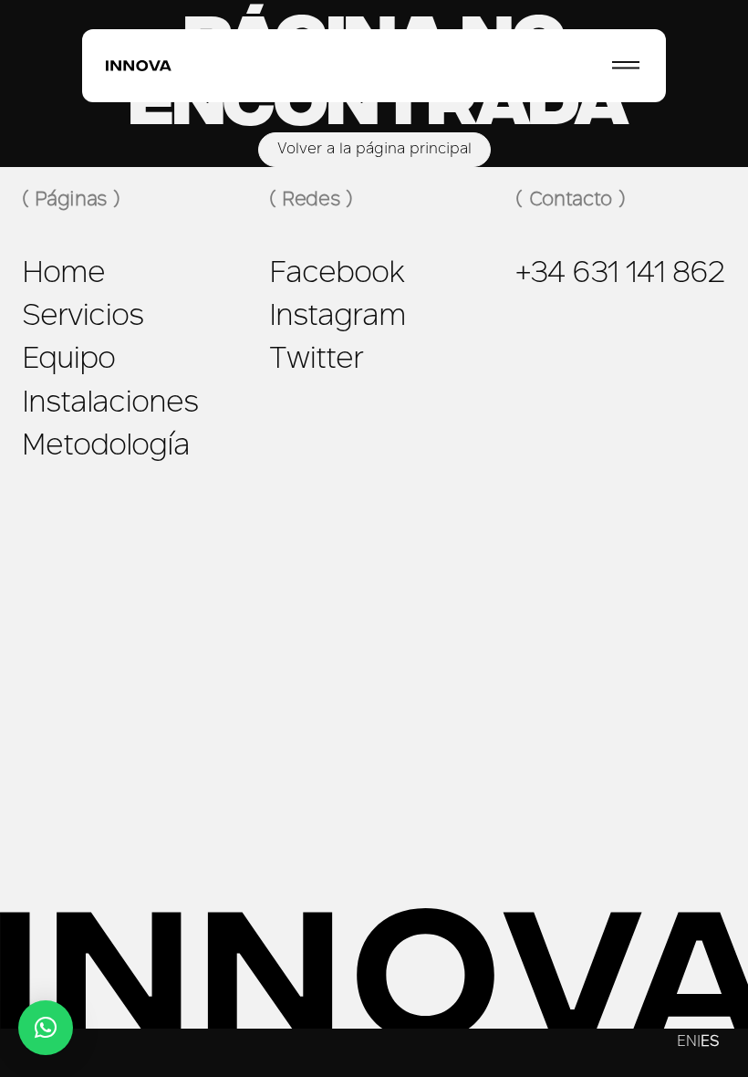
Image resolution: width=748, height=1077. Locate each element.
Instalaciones (110, 404)
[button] (45, 1027)
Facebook (336, 274)
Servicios (82, 317)
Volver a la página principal (374, 149)
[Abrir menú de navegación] (626, 65)
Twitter (316, 360)
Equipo (68, 360)
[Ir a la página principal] (138, 66)
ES (710, 1042)
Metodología (106, 447)
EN (687, 1042)
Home (63, 274)
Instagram (337, 317)
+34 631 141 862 (620, 274)
